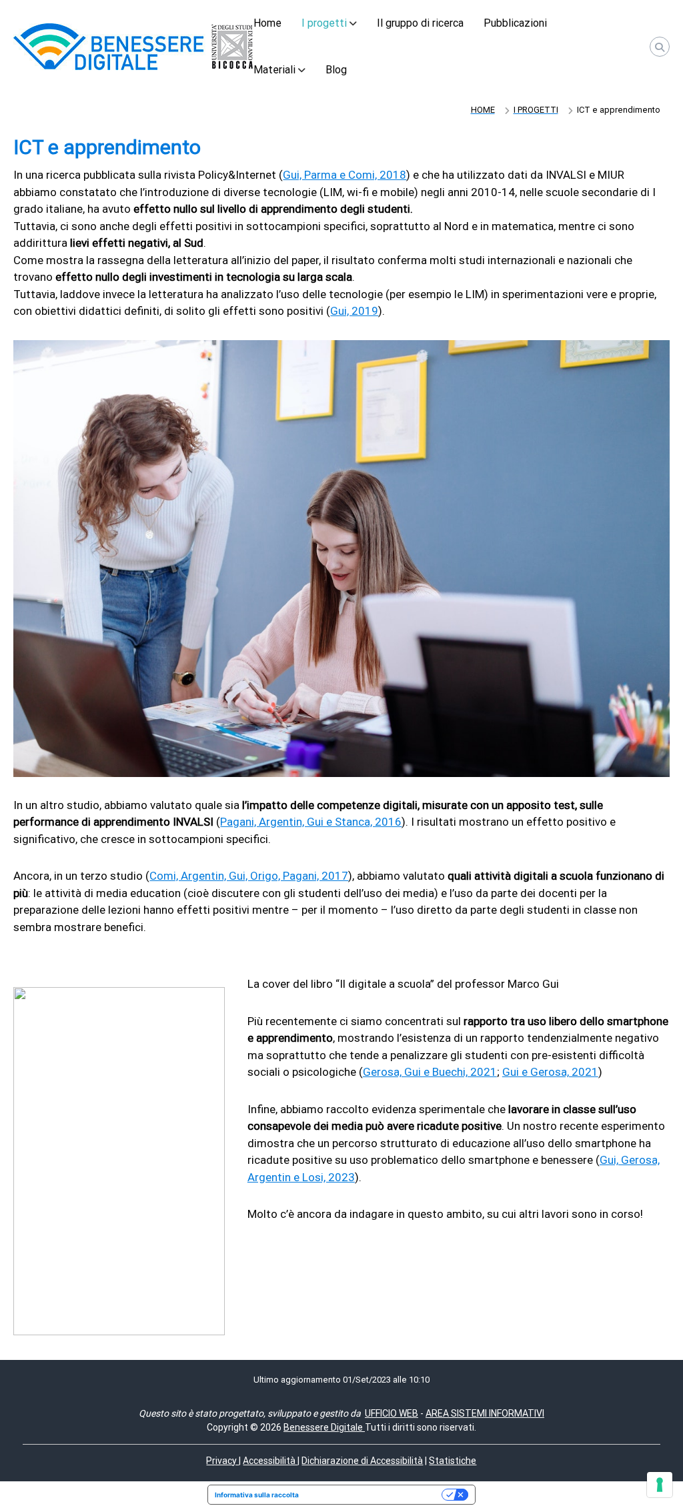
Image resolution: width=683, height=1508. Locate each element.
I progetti (324, 23)
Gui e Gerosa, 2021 (550, 1071)
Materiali (274, 69)
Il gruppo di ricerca (420, 23)
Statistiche (452, 1460)
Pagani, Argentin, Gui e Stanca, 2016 (311, 821)
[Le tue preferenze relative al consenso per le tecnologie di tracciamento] (659, 1484)
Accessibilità (270, 1460)
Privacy (222, 1460)
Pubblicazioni (515, 23)
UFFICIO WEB (391, 1413)
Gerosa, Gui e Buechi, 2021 (430, 1071)
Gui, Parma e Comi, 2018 (344, 174)
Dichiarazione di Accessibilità (362, 1460)
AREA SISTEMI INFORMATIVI (485, 1413)
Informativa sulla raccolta (257, 1495)
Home (267, 23)
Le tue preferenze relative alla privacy (374, 1495)
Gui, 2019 (354, 310)
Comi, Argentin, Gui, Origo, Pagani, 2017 (248, 875)
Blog (336, 69)
